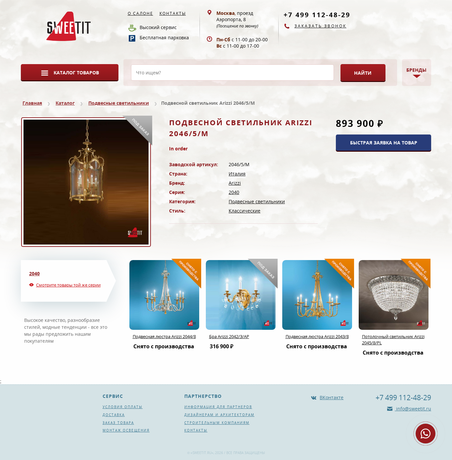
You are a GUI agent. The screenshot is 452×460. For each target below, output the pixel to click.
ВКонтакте (331, 397)
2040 (234, 192)
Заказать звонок (320, 26)
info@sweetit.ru (413, 408)
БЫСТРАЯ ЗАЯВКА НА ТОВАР (383, 142)
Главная (32, 103)
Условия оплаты (123, 406)
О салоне (140, 13)
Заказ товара (118, 422)
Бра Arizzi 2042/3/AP (229, 336)
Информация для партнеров (218, 406)
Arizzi (235, 183)
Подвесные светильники (118, 103)
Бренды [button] (416, 70)
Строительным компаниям (216, 422)
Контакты (172, 13)
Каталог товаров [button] (76, 72)
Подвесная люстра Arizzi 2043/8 (317, 336)
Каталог (65, 103)
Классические (244, 211)
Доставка (114, 414)
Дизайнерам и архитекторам (219, 414)
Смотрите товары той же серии (68, 285)
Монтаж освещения (126, 430)
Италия (237, 174)
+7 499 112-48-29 (317, 14)
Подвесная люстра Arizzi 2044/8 (164, 336)
